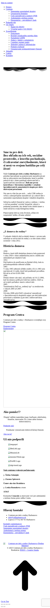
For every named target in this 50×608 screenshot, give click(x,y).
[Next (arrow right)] (4, 606)
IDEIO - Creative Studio (29, 550)
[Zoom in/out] (9, 604)
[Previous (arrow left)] (2, 606)
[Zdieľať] (4, 604)
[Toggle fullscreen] (7, 604)
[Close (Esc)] (2, 604)
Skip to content (6, 3)
